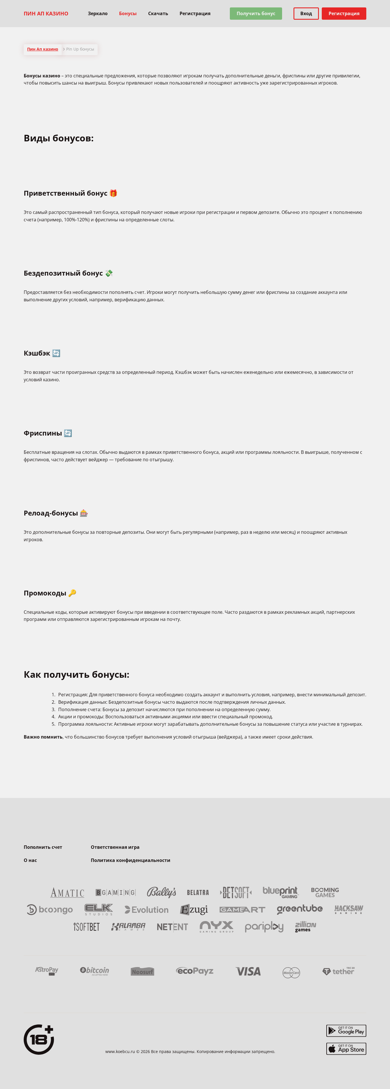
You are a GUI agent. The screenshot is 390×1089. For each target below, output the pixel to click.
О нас (30, 860)
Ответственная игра (115, 847)
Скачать (158, 13)
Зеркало (98, 13)
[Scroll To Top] (377, 1072)
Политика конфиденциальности (130, 860)
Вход (306, 13)
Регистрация (195, 13)
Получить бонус (256, 13)
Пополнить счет (43, 847)
